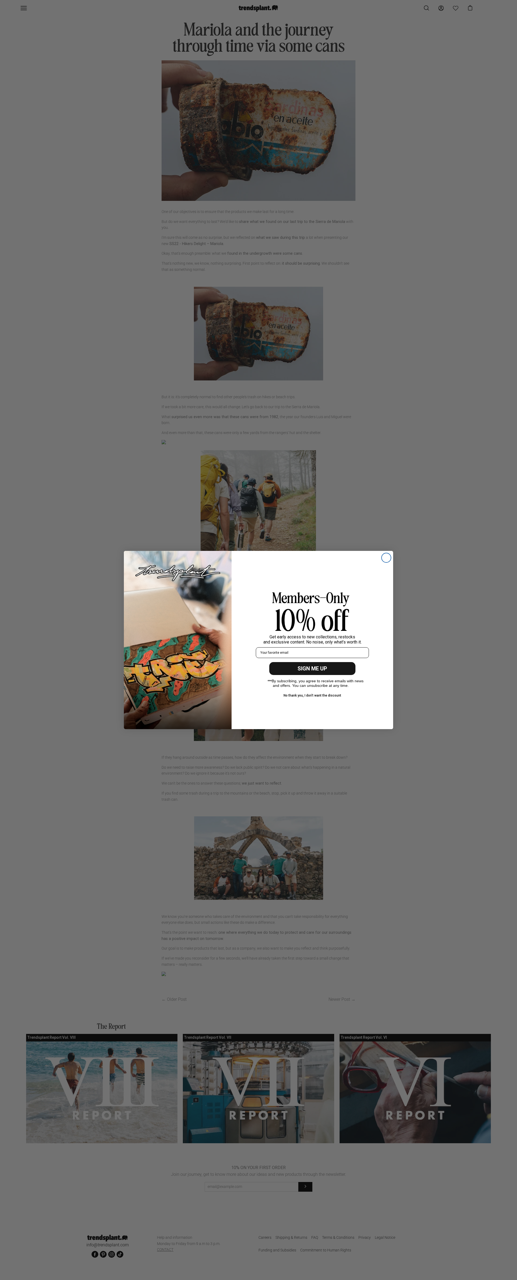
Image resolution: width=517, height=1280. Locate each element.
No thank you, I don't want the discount (312, 695)
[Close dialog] (386, 557)
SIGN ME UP (312, 668)
